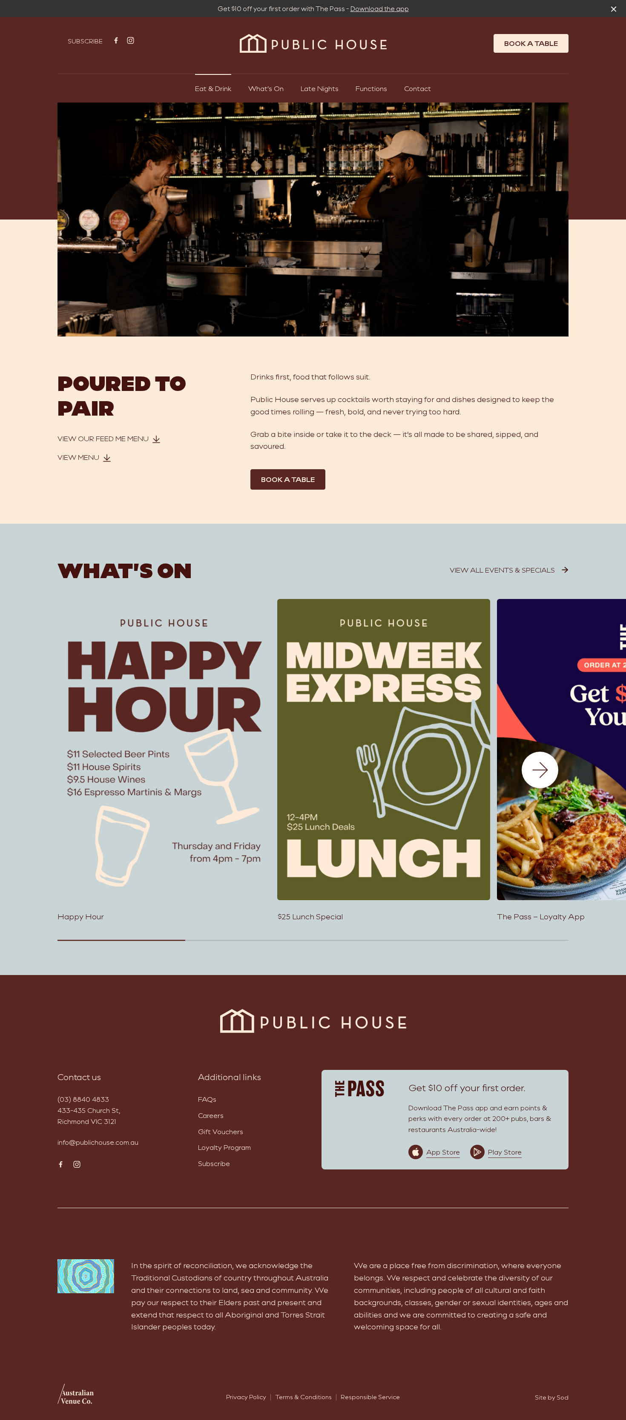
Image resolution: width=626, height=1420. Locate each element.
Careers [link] (211, 1115)
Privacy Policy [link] (246, 1397)
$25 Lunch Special (310, 916)
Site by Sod (552, 1397)
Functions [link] (371, 88)
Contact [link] (417, 88)
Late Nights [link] (320, 88)
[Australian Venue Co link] (75, 1396)
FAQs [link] (207, 1099)
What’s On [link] (266, 88)
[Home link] (313, 43)
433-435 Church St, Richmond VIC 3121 (88, 1116)
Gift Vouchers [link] (220, 1131)
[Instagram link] (130, 40)
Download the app (379, 8)
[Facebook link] (115, 40)
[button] (540, 770)
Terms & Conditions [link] (303, 1397)
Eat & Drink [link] (213, 88)
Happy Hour (80, 916)
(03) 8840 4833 (83, 1099)
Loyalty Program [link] (224, 1147)
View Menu (78, 457)
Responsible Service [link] (370, 1397)
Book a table (531, 43)
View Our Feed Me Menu (103, 438)
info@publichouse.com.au (97, 1142)
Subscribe (85, 41)
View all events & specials (502, 569)
